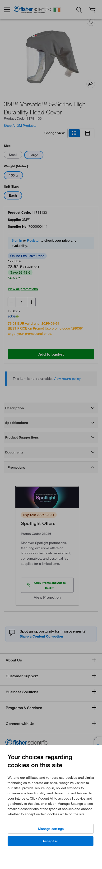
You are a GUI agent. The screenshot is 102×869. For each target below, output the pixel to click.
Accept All (50, 841)
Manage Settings (51, 829)
